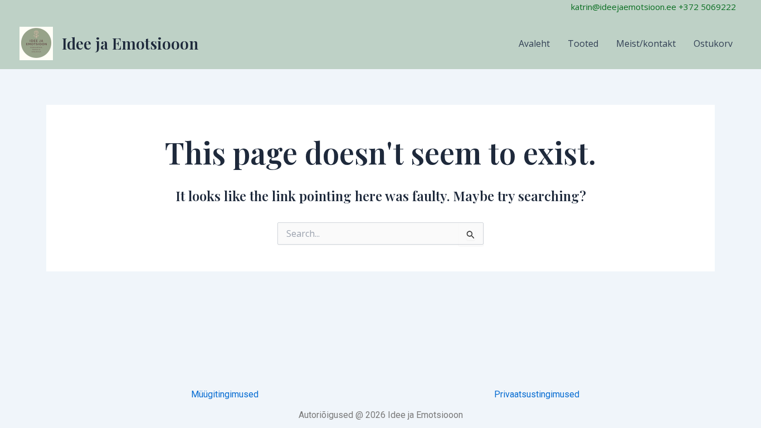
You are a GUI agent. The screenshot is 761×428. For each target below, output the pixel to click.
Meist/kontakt (646, 43)
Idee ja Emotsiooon (130, 43)
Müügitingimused (224, 394)
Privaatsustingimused (536, 394)
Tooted (583, 43)
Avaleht (534, 43)
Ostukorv (713, 43)
